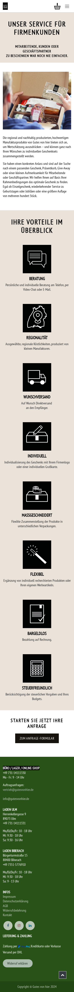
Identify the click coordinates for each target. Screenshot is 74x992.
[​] (62, 975)
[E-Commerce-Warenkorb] (57, 6)
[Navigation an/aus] (67, 6)
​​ (17, 963)
